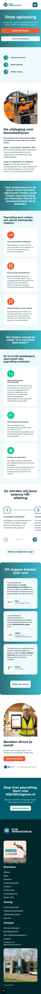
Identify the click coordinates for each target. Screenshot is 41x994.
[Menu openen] (35, 4)
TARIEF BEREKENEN (20, 31)
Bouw (6, 876)
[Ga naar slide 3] (20, 539)
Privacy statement (11, 907)
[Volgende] (35, 539)
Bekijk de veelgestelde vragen (20, 552)
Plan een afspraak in (12, 928)
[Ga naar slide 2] (19, 539)
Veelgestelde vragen (12, 914)
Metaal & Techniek (11, 883)
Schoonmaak (9, 890)
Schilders (7, 886)
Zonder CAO (9, 897)
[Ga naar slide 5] (23, 539)
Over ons (7, 918)
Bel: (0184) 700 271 (11, 931)
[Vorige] (6, 539)
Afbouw (7, 872)
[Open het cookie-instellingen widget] (3, 990)
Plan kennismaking (20, 39)
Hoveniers (8, 879)
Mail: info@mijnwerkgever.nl (15, 935)
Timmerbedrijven (11, 894)
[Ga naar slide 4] (22, 539)
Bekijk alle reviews (20, 684)
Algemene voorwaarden (13, 911)
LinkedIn (7, 939)
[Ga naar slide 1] (17, 539)
